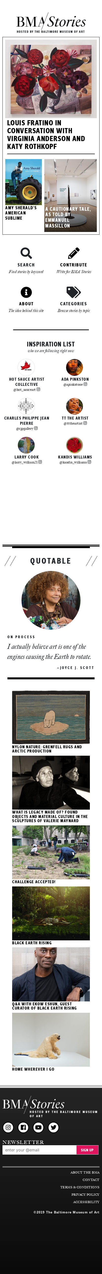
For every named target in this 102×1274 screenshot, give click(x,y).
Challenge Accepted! (34, 882)
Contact (91, 1180)
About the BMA (85, 1172)
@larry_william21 (24, 462)
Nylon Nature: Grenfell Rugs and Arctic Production (47, 749)
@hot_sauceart (24, 389)
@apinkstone (73, 384)
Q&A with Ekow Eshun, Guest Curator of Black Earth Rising (44, 1006)
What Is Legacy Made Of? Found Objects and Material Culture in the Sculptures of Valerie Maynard (50, 816)
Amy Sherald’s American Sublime (21, 213)
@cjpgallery (24, 428)
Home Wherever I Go (33, 1069)
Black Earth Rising (32, 943)
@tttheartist (73, 423)
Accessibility (86, 1202)
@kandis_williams (73, 462)
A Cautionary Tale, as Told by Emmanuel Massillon (68, 218)
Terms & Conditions (79, 1187)
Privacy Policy (85, 1194)
